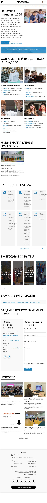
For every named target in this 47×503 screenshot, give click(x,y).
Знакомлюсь (6, 90)
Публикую (5, 129)
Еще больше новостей (23, 438)
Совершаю (29, 127)
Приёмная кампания (6, 6)
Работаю (28, 125)
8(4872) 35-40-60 (14, 340)
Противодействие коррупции (30, 474)
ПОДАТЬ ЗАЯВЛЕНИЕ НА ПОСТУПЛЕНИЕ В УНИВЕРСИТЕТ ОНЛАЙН (23, 49)
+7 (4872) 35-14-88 (32, 460)
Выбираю (5, 88)
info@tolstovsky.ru (32, 468)
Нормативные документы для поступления (28, 302)
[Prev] (10, 289)
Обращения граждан (18, 454)
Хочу (27, 88)
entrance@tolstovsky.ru (16, 347)
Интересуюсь (30, 96)
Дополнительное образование (32, 6)
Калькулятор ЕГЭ (4, 42)
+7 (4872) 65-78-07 (32, 466)
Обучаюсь (29, 121)
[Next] (37, 289)
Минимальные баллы (9, 302)
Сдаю (4, 94)
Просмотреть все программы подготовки (15, 42)
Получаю (5, 125)
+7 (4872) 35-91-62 (32, 463)
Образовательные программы (18, 6)
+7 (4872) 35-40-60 (31, 461)
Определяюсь (30, 123)
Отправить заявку (28, 369)
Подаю (4, 92)
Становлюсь (6, 131)
